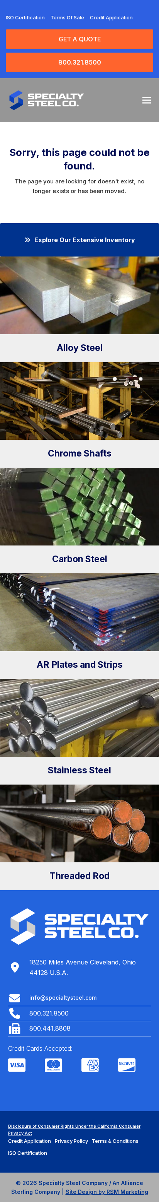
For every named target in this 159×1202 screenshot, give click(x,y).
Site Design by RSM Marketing (107, 1191)
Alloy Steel (80, 347)
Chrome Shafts (80, 453)
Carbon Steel (79, 559)
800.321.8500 (79, 62)
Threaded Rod (79, 875)
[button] (146, 100)
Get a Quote (80, 39)
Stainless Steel (79, 770)
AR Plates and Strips (80, 664)
